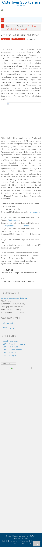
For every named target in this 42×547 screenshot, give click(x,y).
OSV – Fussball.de (10, 347)
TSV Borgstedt (13, 220)
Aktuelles (20, 26)
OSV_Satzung (8, 328)
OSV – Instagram (10, 356)
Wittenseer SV (10, 226)
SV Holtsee (24, 226)
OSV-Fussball (18, 39)
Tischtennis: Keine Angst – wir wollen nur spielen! (19, 273)
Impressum (13, 541)
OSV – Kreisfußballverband (14, 344)
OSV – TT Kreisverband (12, 350)
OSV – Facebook (10, 353)
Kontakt (4, 541)
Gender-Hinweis (14, 544)
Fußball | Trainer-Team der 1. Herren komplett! (18, 281)
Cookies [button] (32, 544)
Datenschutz (23, 541)
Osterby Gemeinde (10, 341)
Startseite (10, 26)
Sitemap (24, 544)
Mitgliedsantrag (9, 323)
